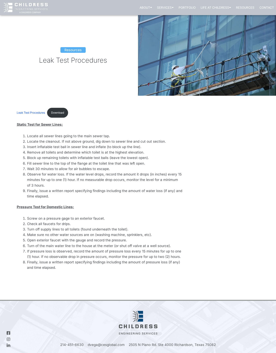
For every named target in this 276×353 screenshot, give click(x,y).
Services (164, 7)
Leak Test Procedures (31, 112)
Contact (266, 7)
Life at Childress (215, 7)
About (145, 7)
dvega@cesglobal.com (106, 345)
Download (57, 112)
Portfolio (187, 7)
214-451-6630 (72, 345)
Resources (245, 7)
